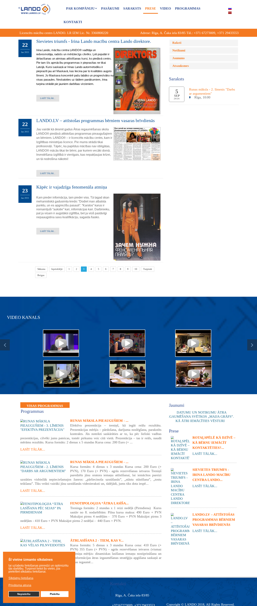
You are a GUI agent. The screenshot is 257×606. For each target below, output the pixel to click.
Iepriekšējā (56, 269)
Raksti (176, 43)
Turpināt (147, 269)
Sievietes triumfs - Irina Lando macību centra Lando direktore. (93, 41)
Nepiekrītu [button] (23, 593)
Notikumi (178, 50)
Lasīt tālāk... (48, 98)
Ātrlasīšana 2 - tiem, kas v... (97, 540)
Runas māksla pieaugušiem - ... (99, 421)
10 (136, 269)
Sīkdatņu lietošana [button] (20, 578)
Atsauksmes (180, 66)
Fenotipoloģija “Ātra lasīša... (99, 503)
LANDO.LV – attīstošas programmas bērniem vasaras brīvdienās (95, 120)
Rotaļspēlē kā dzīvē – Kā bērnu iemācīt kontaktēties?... (213, 443)
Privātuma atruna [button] (19, 585)
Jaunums (178, 58)
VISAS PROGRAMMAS (45, 406)
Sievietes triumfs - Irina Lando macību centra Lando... (211, 475)
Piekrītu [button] (55, 593)
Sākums (41, 269)
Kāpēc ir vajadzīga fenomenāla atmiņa (71, 187)
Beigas (40, 275)
